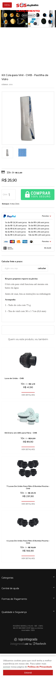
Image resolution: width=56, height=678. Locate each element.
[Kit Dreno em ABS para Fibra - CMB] (28, 427)
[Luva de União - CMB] (28, 373)
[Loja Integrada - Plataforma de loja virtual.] (28, 639)
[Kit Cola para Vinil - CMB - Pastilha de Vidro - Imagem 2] (22, 152)
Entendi (28, 672)
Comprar (37, 194)
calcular (42, 268)
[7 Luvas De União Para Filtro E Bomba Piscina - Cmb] (28, 482)
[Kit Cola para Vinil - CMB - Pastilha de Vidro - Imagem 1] (7, 152)
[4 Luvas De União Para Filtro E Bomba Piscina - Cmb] (28, 536)
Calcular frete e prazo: (12, 261)
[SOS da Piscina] (27, 5)
